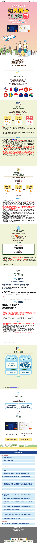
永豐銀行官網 (14, 139)
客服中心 (22, 532)
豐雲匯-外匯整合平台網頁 (13, 387)
